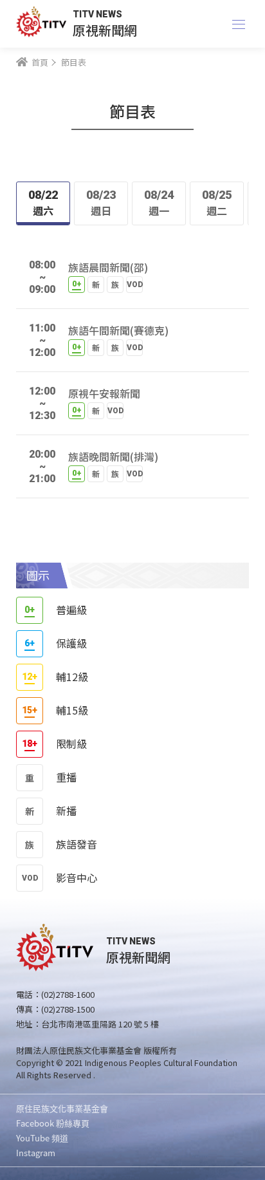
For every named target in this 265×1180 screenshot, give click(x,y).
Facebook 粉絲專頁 (52, 1123)
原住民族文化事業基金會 (62, 1108)
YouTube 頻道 (42, 1138)
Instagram (35, 1153)
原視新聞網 (105, 30)
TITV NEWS (97, 14)
